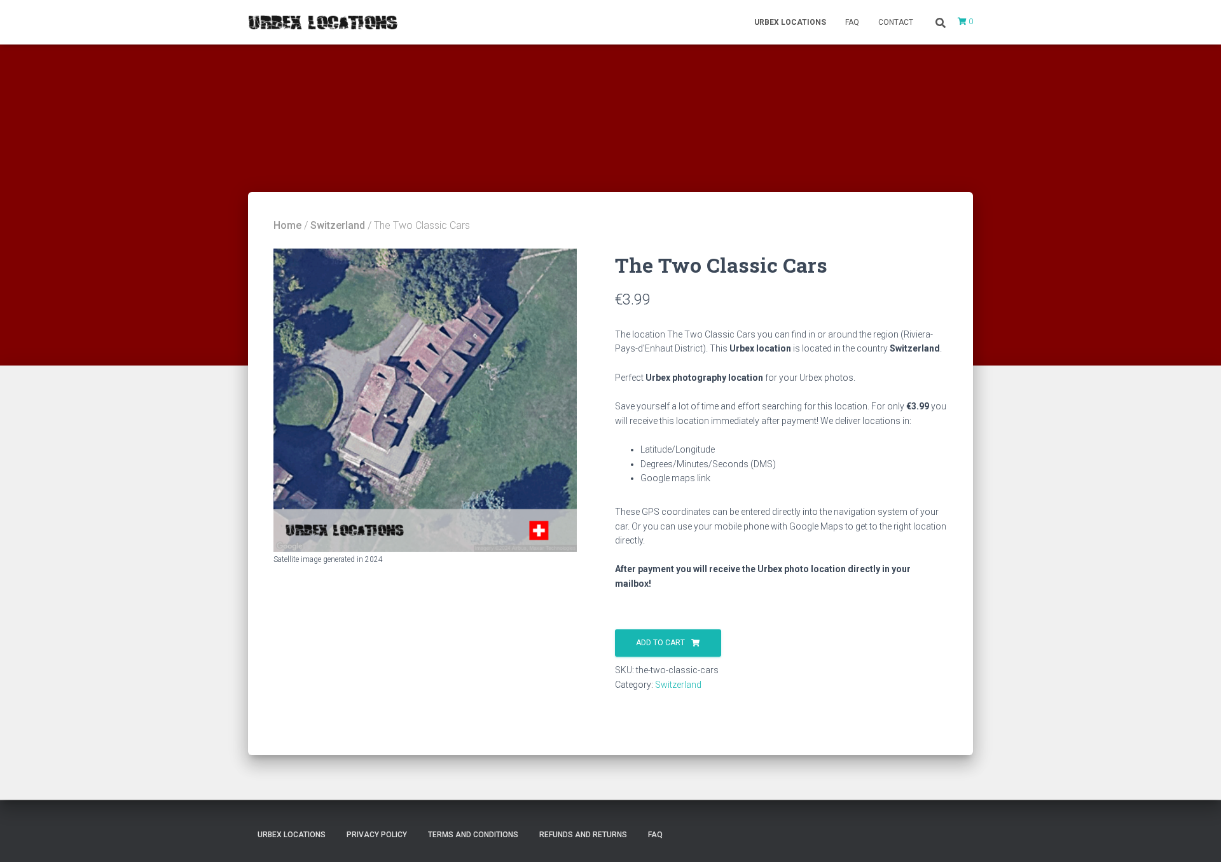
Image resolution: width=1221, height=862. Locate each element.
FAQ (852, 22)
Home (287, 225)
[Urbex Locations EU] (322, 22)
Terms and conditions (473, 834)
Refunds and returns (583, 834)
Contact (895, 22)
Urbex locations (790, 22)
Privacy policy (377, 834)
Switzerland (337, 225)
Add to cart (660, 642)
